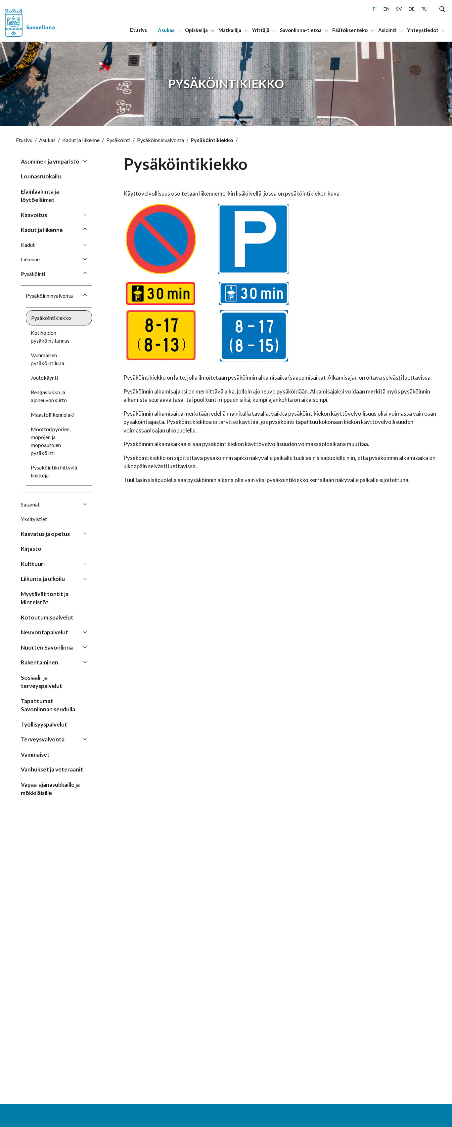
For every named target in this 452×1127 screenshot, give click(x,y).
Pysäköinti (118, 140)
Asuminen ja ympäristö (50, 161)
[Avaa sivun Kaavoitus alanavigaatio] (85, 214)
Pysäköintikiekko (51, 318)
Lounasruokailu (41, 176)
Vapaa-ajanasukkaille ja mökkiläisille (50, 789)
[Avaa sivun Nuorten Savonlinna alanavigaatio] (85, 647)
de (412, 9)
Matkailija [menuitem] (229, 30)
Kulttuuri (33, 563)
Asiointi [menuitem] (387, 30)
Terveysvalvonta (43, 739)
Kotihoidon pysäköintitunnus (50, 336)
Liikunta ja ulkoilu (43, 578)
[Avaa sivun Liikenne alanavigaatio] (85, 259)
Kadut (28, 245)
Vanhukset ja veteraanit (52, 769)
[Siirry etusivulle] (42, 20)
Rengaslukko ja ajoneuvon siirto (49, 396)
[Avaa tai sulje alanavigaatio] (179, 30)
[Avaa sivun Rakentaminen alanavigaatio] (85, 661)
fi (375, 9)
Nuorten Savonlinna (47, 647)
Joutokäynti (44, 377)
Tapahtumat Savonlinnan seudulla (48, 705)
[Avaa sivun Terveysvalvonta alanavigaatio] (85, 738)
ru (424, 9)
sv (399, 9)
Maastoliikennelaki (52, 414)
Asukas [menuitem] (166, 30)
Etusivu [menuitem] (139, 30)
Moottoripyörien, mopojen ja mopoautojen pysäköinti (50, 441)
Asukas (47, 140)
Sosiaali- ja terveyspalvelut (41, 682)
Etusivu (24, 140)
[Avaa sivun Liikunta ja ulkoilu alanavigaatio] (85, 578)
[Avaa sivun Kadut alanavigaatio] (85, 244)
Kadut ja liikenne (81, 140)
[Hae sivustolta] (442, 8)
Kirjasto (31, 548)
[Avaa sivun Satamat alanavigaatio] (85, 504)
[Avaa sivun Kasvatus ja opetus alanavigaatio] (85, 533)
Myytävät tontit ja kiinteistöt (44, 598)
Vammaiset (35, 754)
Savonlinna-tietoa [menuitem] (301, 30)
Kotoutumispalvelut (47, 617)
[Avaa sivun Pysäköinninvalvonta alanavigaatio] (85, 295)
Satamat (30, 504)
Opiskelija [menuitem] (196, 30)
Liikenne (30, 259)
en (386, 9)
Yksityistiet (34, 519)
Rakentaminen (39, 662)
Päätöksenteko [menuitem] (350, 30)
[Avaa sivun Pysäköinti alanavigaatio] (85, 273)
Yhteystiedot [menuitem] (422, 30)
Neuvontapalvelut (44, 632)
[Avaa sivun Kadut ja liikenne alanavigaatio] (85, 229)
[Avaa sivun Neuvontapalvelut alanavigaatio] (85, 631)
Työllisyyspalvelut (44, 724)
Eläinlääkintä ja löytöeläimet (40, 196)
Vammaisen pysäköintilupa (47, 359)
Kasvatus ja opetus (45, 533)
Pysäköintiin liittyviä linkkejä (54, 471)
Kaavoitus (34, 214)
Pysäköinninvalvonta (160, 140)
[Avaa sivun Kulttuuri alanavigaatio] (85, 563)
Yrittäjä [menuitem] (260, 30)
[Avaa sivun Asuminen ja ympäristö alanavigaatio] (85, 161)
